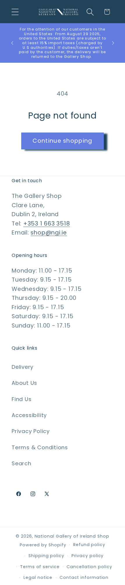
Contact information (84, 577)
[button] (15, 11)
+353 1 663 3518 (46, 224)
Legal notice (38, 577)
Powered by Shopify (43, 545)
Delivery (22, 367)
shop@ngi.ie (49, 233)
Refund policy (89, 545)
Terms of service (40, 567)
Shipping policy (46, 556)
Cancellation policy (89, 567)
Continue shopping (62, 141)
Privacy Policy (31, 431)
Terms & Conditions (40, 447)
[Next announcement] (113, 43)
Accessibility (29, 415)
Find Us (21, 399)
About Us (24, 383)
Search (21, 463)
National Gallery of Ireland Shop (72, 536)
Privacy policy (88, 556)
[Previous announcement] (12, 43)
